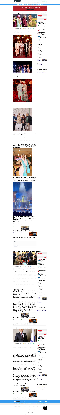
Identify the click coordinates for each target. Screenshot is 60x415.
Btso (14, 311)
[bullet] (21, 246)
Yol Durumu (40, 403)
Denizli (16, 385)
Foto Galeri (34, 406)
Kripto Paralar (45, 403)
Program (22, 311)
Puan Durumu (30, 403)
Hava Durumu (25, 403)
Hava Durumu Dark (15, 406)
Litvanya (19, 311)
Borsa (33, 4)
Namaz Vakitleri (18, 403)
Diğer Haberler (36, 4)
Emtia (40, 4)
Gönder (15, 246)
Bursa (16, 311)
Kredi (42, 4)
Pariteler (28, 4)
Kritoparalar (31, 4)
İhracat (18, 385)
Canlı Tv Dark (20, 406)
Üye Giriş (38, 406)
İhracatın (21, 385)
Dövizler (21, 4)
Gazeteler (22, 403)
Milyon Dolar (24, 385)
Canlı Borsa (18, 4)
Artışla (14, 385)
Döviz (38, 4)
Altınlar (23, 4)
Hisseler (25, 4)
